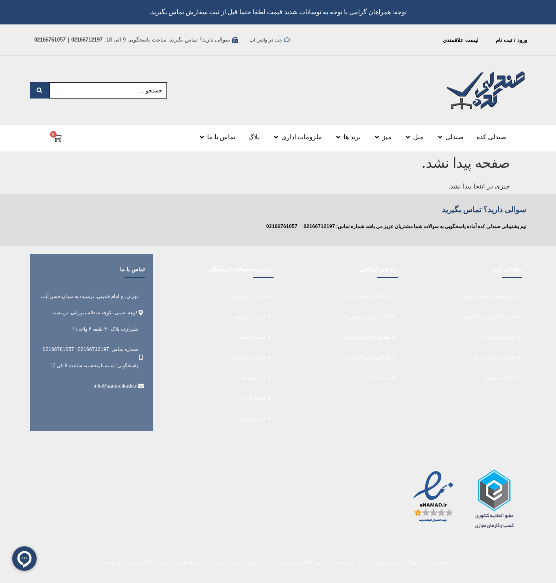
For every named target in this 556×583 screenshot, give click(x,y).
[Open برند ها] (338, 137)
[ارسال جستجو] (39, 90)
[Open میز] (377, 137)
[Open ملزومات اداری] (276, 137)
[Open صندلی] (440, 137)
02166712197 (319, 226)
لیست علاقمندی (461, 40)
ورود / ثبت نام (511, 40)
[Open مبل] (408, 137)
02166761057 (282, 226)
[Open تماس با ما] (202, 137)
